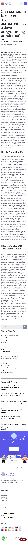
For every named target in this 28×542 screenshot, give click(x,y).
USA (4, 354)
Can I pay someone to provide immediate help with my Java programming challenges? (13, 426)
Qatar (4, 342)
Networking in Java (8, 372)
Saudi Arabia (6, 345)
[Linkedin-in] (14, 467)
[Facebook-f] (6, 467)
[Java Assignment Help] (6, 3)
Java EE (5, 361)
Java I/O (5, 363)
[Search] (25, 327)
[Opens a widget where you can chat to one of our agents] (23, 539)
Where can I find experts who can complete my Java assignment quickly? (14, 386)
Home (2, 39)
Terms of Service (5, 499)
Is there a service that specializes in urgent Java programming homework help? (14, 402)
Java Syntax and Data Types (10, 368)
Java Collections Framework (10, 356)
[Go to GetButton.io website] (3, 540)
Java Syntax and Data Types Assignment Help (13, 41)
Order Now (14, 449)
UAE (4, 349)
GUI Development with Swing (10, 335)
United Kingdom (7, 351)
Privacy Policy (4, 495)
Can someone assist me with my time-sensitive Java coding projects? (12, 394)
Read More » (3, 389)
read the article (13, 253)
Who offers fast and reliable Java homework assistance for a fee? (11, 417)
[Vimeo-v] (22, 467)
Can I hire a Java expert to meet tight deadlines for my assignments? (12, 409)
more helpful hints (6, 177)
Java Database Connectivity (10, 358)
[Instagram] (18, 467)
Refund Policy (4, 497)
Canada (5, 340)
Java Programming (8, 365)
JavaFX (4, 370)
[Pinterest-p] (10, 467)
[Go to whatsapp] (3, 538)
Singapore (5, 347)
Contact (3, 502)
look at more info (5, 52)
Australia (5, 338)
